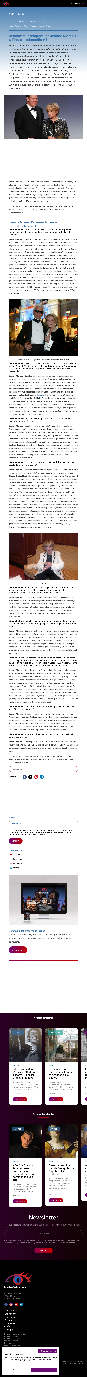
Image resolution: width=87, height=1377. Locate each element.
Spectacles (10, 1310)
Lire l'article (20, 1099)
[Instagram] (11, 1304)
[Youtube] (16, 1304)
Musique (8, 1329)
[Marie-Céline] (6, 3)
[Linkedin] (42, 777)
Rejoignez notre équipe (13, 1345)
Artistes (21, 21)
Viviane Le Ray (21, 26)
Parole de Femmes (36, 21)
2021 (12, 21)
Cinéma (8, 1326)
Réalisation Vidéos (11, 1341)
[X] (30, 777)
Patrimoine (10, 1320)
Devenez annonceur (12, 1336)
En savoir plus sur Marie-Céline (15, 1334)
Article (50, 21)
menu (77, 3)
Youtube (16, 855)
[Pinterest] (36, 777)
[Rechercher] (71, 3)
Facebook (17, 859)
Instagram (17, 863)
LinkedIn (17, 868)
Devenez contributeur (12, 1338)
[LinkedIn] (21, 1304)
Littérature (10, 1323)
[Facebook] (25, 777)
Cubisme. (40, 395)
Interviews (9, 1317)
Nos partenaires (10, 1343)
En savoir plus (18, 950)
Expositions (10, 1313)
